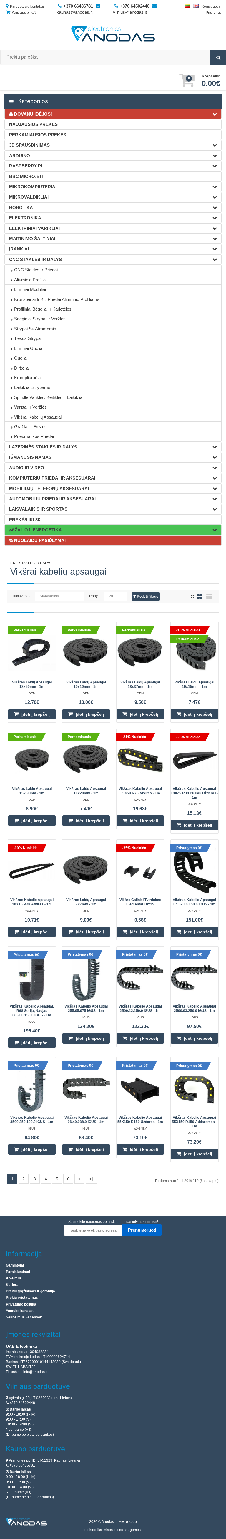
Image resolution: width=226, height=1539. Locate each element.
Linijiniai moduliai (30, 289)
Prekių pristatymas (22, 1298)
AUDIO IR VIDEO (26, 467)
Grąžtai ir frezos (30, 426)
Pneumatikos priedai (34, 436)
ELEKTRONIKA (25, 217)
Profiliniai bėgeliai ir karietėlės (43, 309)
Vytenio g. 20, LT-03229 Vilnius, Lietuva (40, 1398)
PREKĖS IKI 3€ (24, 519)
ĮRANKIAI (19, 248)
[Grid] (200, 596)
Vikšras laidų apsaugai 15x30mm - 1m (32, 791)
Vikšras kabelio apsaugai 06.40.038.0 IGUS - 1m (86, 1119)
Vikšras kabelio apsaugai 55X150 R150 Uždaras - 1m (140, 1119)
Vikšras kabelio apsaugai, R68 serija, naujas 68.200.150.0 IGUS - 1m (32, 1010)
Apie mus (14, 1278)
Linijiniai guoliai (28, 348)
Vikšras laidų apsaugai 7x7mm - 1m (86, 902)
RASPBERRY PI (25, 165)
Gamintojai (15, 1265)
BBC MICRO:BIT (26, 176)
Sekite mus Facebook (24, 1317)
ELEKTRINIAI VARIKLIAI (34, 228)
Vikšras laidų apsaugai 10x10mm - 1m (86, 684)
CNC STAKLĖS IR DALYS (35, 259)
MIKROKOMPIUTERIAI (32, 186)
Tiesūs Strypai (27, 338)
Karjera (12, 1285)
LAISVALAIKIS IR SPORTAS (38, 509)
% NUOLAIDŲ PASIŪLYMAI (37, 540)
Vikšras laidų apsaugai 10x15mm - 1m (194, 684)
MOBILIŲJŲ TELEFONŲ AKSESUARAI (49, 488)
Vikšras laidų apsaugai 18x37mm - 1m (140, 684)
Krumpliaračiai (27, 377)
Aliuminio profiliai (30, 279)
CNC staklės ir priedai (36, 269)
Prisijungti (214, 13)
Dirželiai (21, 367)
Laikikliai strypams (32, 387)
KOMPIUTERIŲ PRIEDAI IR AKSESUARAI (52, 477)
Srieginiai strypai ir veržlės (40, 318)
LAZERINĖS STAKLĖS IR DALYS (43, 446)
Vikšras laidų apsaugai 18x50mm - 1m (32, 684)
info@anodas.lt (35, 1372)
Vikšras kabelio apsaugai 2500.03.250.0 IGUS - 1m (194, 1008)
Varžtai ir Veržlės (30, 406)
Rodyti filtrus (147, 597)
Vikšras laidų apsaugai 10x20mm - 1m (86, 791)
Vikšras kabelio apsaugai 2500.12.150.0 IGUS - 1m (140, 1008)
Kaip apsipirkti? (24, 13)
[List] (209, 596)
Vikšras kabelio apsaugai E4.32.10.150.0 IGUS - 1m (194, 902)
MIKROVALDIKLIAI (29, 196)
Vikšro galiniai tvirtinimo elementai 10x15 (140, 902)
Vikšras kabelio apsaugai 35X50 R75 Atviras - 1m (140, 791)
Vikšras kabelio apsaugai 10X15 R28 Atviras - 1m (32, 902)
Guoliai (20, 357)
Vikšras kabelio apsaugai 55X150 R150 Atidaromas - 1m (194, 1121)
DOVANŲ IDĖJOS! (32, 113)
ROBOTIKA (21, 207)
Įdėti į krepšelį (35, 714)
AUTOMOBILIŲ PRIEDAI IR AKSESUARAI (52, 498)
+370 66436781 (22, 1465)
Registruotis (210, 6)
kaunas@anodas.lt (74, 12)
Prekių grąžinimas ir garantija (30, 1291)
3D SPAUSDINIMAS (29, 145)
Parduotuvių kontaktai (27, 6)
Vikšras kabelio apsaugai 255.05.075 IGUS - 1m (86, 1008)
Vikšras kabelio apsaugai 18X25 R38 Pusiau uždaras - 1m (194, 793)
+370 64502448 (22, 1403)
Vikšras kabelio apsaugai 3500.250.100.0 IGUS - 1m (32, 1119)
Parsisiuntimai (18, 1272)
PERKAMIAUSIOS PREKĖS (37, 134)
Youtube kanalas (20, 1311)
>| (91, 1178)
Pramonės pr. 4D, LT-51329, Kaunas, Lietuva (44, 1460)
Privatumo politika (21, 1304)
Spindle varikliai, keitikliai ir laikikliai (48, 397)
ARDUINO (19, 155)
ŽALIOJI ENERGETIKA (38, 529)
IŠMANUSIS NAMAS (30, 457)
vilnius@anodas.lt (130, 12)
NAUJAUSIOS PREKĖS (33, 124)
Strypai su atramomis (35, 328)
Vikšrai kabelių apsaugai (38, 416)
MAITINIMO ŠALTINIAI (32, 238)
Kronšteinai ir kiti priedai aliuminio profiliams (56, 299)
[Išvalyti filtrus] (193, 597)
